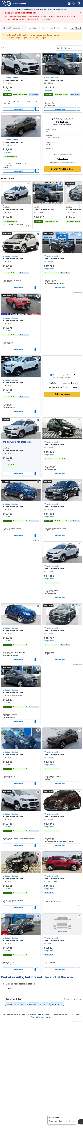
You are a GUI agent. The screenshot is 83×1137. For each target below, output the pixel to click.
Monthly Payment (51, 129)
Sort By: (60, 48)
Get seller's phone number (11, 964)
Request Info (18, 109)
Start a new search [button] (73, 999)
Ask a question (62, 394)
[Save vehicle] (38, 56)
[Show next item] (36, 428)
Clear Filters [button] (63, 28)
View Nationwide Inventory (41, 1017)
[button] (69, 3)
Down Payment (50, 142)
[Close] (73, 1117)
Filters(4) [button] (36, 28)
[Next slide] (79, 205)
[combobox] (14, 27)
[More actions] (37, 109)
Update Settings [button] (70, 162)
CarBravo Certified (11, 78)
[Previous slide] (4, 205)
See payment (7, 90)
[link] (34, 94)
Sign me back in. (43, 19)
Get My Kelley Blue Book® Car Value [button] (62, 154)
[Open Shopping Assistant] (80, 1121)
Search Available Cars (62, 169)
